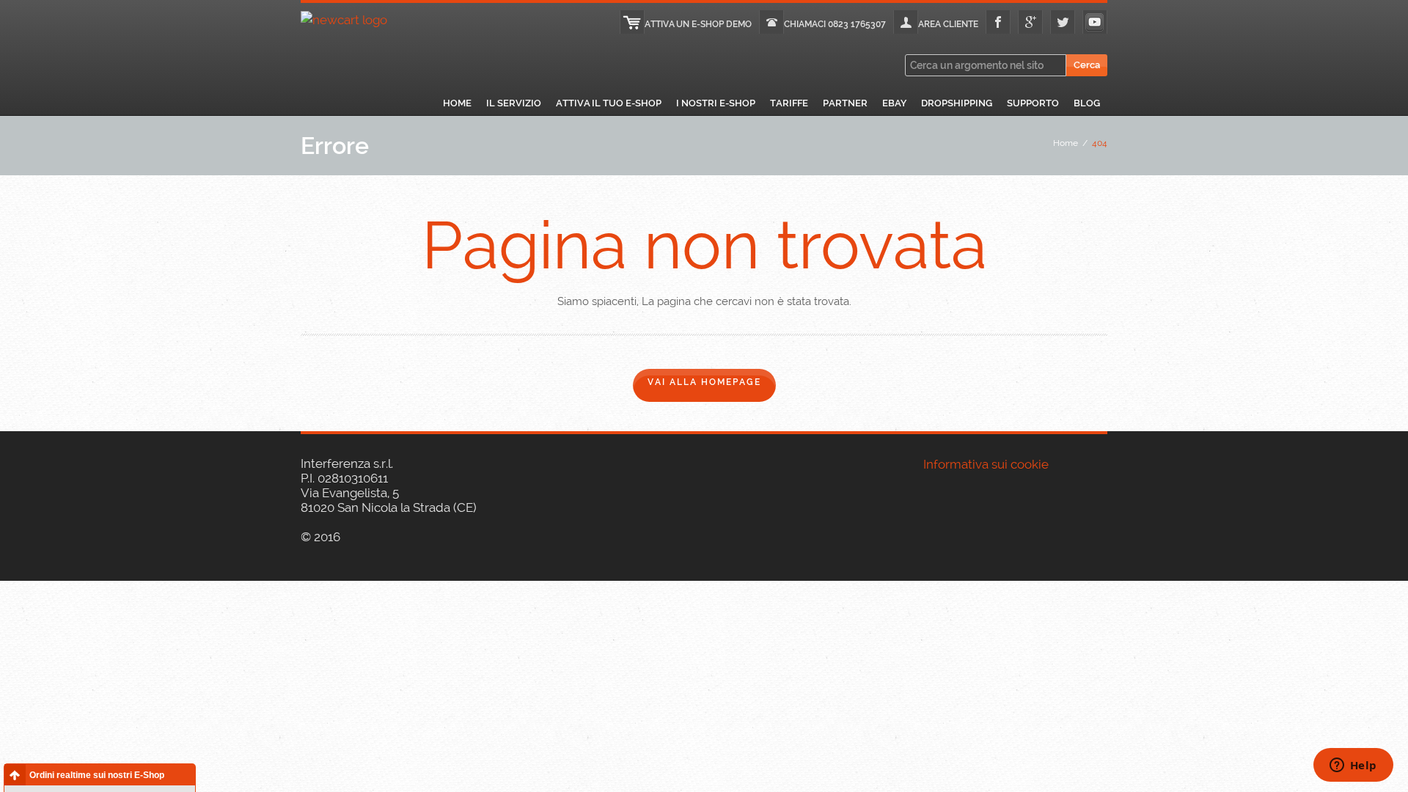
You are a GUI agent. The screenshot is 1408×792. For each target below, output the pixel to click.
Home (457, 103)
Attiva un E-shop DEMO (698, 24)
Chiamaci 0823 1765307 (835, 24)
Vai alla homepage (704, 382)
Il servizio (513, 103)
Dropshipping (956, 103)
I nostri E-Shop (715, 103)
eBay (894, 103)
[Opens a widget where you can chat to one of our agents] (1353, 766)
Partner (845, 103)
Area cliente (948, 24)
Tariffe (789, 103)
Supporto (1033, 103)
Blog (1087, 103)
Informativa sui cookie (986, 464)
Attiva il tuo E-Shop (608, 103)
